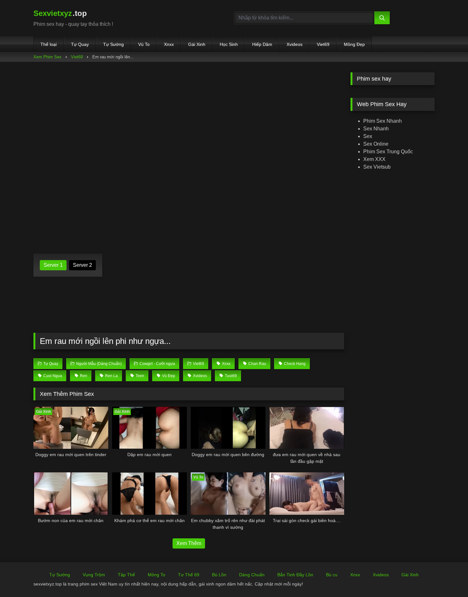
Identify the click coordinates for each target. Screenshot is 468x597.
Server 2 (82, 265)
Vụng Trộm (94, 574)
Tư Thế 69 (188, 574)
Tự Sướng (113, 44)
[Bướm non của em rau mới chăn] (70, 493)
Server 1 (53, 265)
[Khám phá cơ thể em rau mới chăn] (149, 493)
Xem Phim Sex (47, 57)
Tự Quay (80, 44)
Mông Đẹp (354, 44)
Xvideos (294, 44)
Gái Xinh (196, 44)
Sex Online (375, 144)
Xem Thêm (188, 543)
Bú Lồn (219, 574)
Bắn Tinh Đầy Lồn (295, 574)
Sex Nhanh (376, 128)
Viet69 (323, 44)
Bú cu (331, 574)
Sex (367, 136)
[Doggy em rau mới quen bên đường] (228, 428)
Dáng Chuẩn (252, 574)
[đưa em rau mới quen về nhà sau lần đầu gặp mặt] (306, 428)
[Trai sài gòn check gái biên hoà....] (306, 493)
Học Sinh (229, 44)
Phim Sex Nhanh (382, 121)
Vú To (144, 44)
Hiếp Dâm (262, 44)
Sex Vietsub (377, 167)
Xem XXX (374, 159)
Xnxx (169, 44)
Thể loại (48, 44)
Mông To (156, 574)
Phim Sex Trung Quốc (388, 151)
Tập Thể (126, 574)
